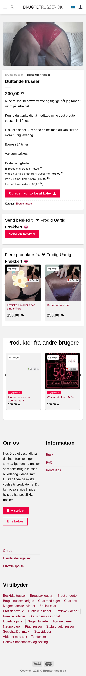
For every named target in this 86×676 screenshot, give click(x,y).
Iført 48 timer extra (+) (24, 184)
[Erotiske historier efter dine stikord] (23, 283)
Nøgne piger (12, 626)
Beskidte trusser (14, 595)
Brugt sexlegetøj (41, 595)
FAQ (49, 462)
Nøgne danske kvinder (19, 606)
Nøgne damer (63, 621)
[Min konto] (80, 7)
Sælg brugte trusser (60, 626)
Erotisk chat (47, 606)
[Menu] (5, 7)
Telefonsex (39, 636)
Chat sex (70, 601)
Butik (49, 454)
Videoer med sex (15, 636)
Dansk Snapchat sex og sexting (25, 642)
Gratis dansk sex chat (44, 616)
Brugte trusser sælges (18, 601)
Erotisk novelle (13, 611)
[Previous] (5, 293)
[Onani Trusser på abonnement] (23, 370)
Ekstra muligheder (17, 163)
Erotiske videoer (66, 611)
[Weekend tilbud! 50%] (62, 370)
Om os (7, 550)
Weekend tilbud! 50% (60, 397)
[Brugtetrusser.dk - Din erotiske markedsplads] (43, 7)
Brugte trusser (14, 74)
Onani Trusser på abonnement (19, 399)
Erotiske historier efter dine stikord (21, 306)
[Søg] (12, 7)
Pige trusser (33, 626)
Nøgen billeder (38, 621)
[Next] (81, 293)
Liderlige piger (13, 621)
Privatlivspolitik (13, 566)
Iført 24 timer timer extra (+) (28, 178)
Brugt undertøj (67, 595)
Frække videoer (14, 616)
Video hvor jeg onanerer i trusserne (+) (35, 173)
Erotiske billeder (39, 611)
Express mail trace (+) (24, 168)
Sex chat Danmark (16, 631)
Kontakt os (53, 470)
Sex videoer (42, 631)
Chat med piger (49, 601)
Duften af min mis (58, 305)
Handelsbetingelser (17, 558)
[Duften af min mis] (63, 283)
